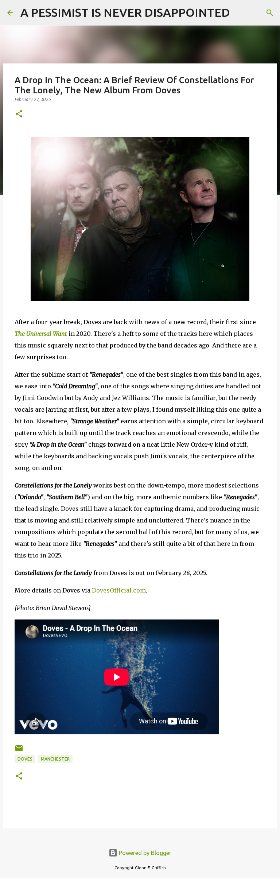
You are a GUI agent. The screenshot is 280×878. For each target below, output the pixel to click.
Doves (25, 759)
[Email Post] (19, 751)
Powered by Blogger (144, 853)
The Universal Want (41, 333)
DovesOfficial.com (119, 590)
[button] (19, 114)
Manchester (55, 759)
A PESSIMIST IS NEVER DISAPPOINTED (125, 12)
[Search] (240, 13)
